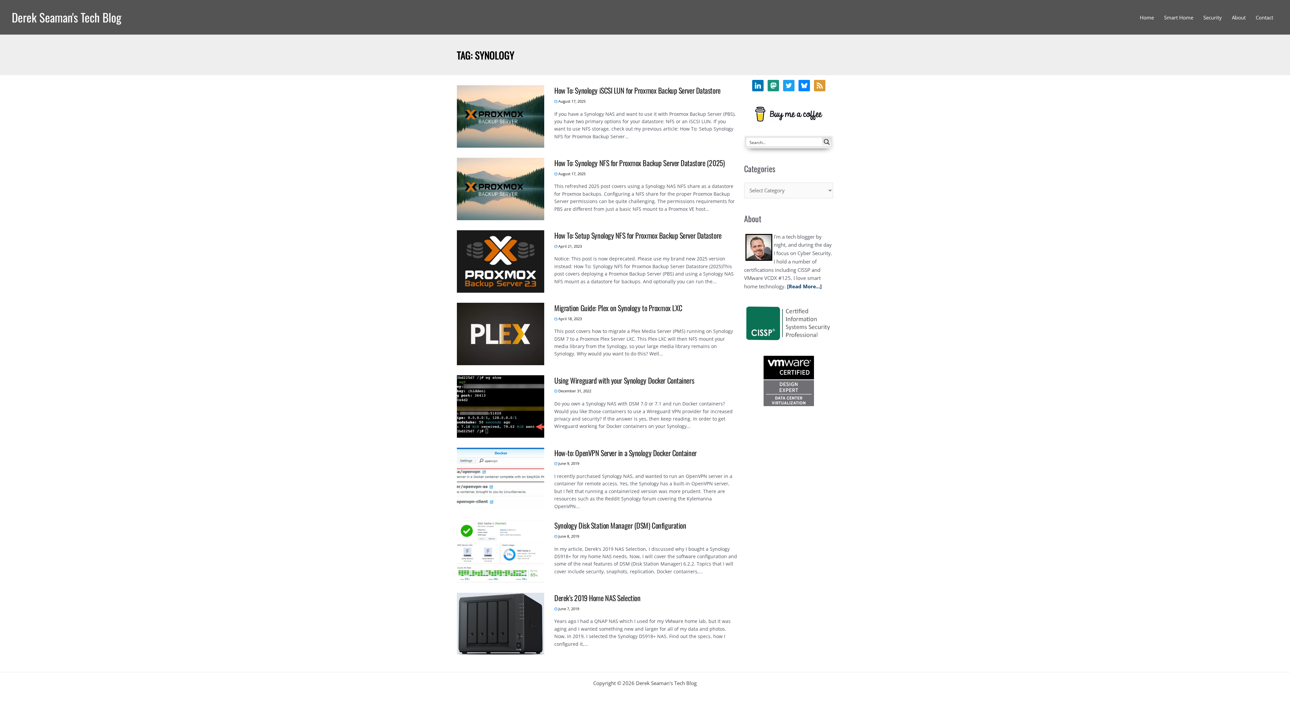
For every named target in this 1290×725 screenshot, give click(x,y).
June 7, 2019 (568, 608)
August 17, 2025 (571, 101)
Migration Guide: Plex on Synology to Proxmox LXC (618, 307)
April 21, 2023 (569, 246)
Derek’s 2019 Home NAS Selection (597, 597)
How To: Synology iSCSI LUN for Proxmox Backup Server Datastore (637, 90)
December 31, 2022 (574, 390)
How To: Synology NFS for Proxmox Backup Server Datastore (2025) (639, 162)
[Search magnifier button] (826, 142)
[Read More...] (804, 286)
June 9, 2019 (568, 463)
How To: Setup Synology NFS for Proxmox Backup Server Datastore (638, 235)
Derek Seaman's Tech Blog (66, 17)
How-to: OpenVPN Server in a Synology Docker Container (625, 452)
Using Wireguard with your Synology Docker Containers (624, 380)
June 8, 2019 (568, 536)
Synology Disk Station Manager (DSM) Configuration (620, 525)
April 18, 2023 (569, 318)
